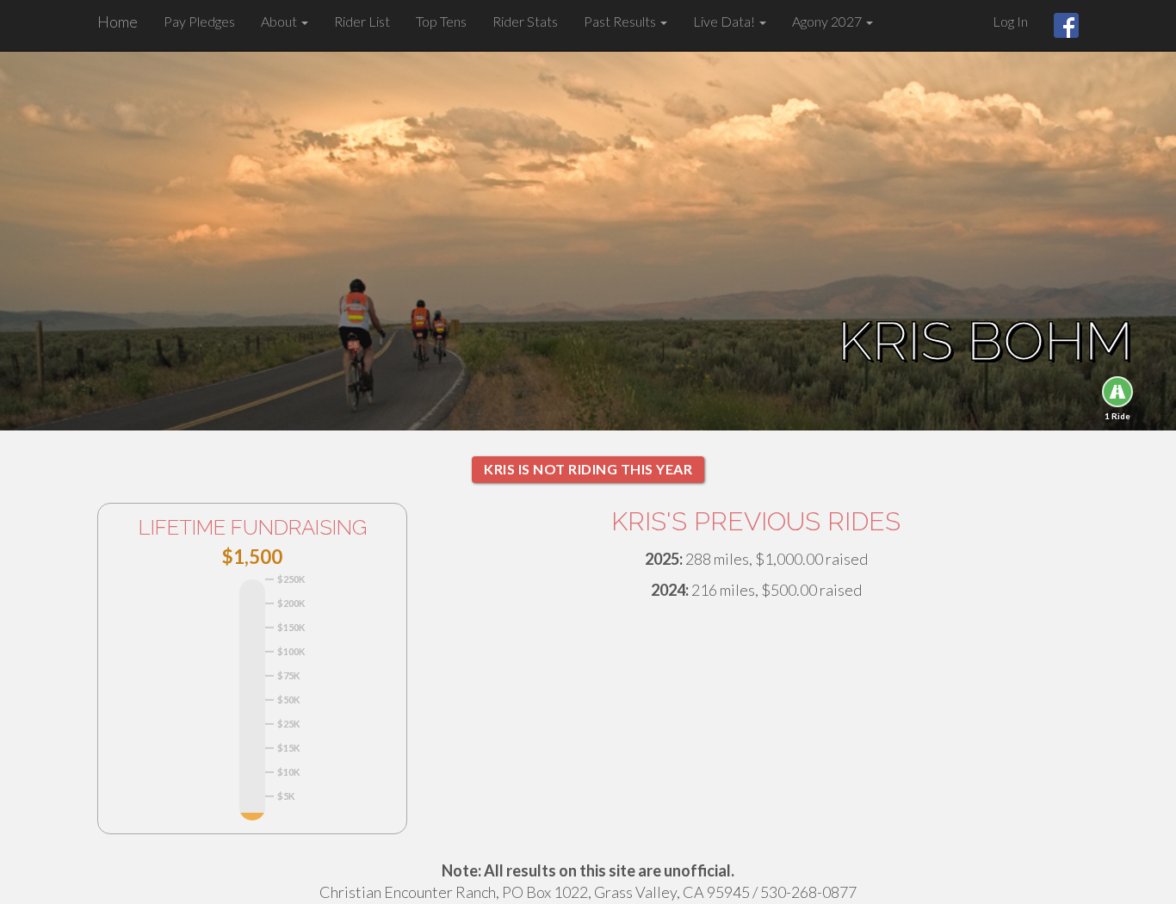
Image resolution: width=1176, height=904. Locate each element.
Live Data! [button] (725, 21)
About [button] (280, 21)
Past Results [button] (621, 21)
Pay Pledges (199, 21)
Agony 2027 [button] (828, 21)
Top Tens (441, 21)
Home (117, 21)
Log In (1010, 21)
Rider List (362, 21)
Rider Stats (525, 21)
